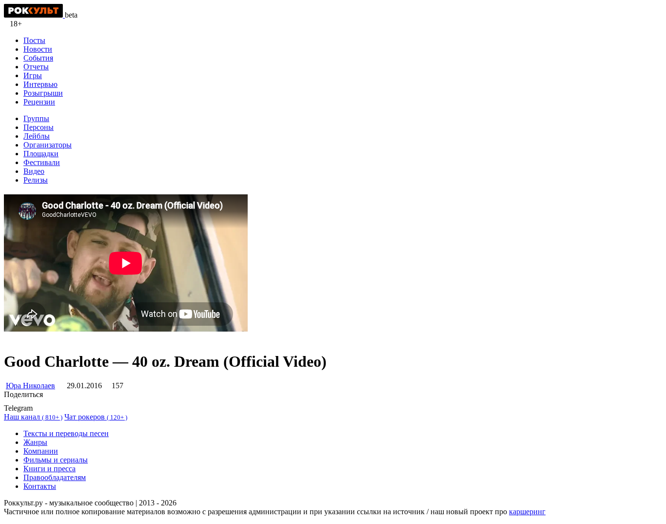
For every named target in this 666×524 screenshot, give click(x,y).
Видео (33, 171)
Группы (36, 118)
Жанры (35, 442)
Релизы (35, 180)
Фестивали (41, 162)
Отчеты (36, 67)
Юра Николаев (30, 385)
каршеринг (527, 511)
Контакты (39, 486)
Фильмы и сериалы (55, 460)
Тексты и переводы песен (66, 433)
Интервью (40, 84)
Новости (37, 49)
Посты (34, 40)
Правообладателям (54, 477)
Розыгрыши (43, 93)
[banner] (34, 15)
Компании (40, 451)
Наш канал (33, 417)
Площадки (41, 153)
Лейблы (36, 136)
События (38, 58)
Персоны (38, 127)
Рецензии (39, 102)
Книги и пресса (49, 468)
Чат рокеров (95, 417)
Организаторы (47, 145)
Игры (32, 75)
